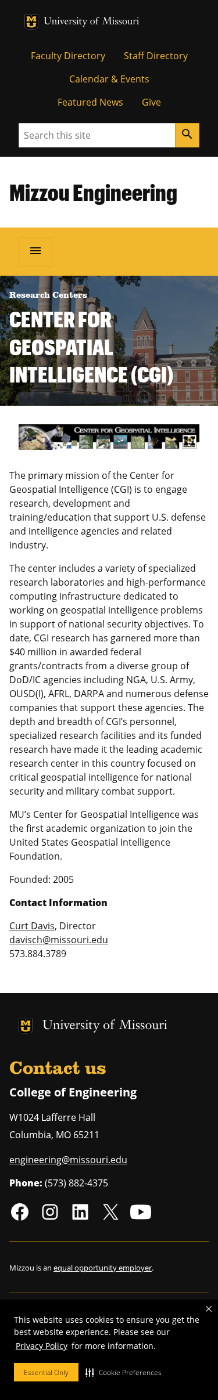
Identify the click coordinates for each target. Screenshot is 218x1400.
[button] (123, 1372)
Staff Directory (156, 55)
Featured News (90, 102)
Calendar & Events (109, 79)
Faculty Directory (68, 55)
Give (151, 102)
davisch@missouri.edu (58, 939)
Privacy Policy (41, 1345)
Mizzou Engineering (93, 192)
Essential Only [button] (46, 1372)
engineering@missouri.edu (68, 1159)
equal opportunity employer (102, 1267)
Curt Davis (32, 925)
